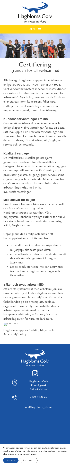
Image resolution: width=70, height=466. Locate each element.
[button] (33, 29)
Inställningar (28, 460)
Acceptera (11, 460)
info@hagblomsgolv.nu (38, 407)
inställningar (30, 454)
